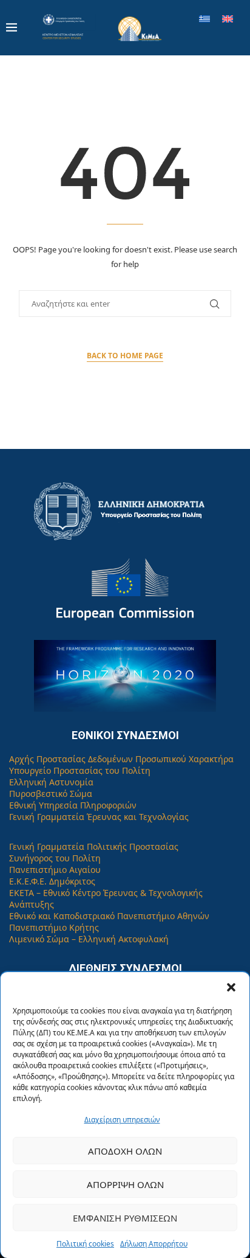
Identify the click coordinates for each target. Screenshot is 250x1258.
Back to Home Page (125, 355)
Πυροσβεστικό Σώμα (50, 793)
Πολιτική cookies (85, 1244)
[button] (231, 987)
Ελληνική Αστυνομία (51, 782)
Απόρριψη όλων (125, 1184)
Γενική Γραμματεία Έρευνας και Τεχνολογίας (99, 816)
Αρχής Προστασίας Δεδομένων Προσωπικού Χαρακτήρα (121, 759)
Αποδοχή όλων (125, 1151)
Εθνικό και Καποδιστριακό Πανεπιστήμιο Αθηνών (109, 916)
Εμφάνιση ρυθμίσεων (125, 1218)
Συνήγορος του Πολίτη (55, 858)
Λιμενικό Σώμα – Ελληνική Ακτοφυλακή (89, 939)
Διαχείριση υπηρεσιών (122, 1119)
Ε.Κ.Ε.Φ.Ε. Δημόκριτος (52, 881)
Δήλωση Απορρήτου (153, 1244)
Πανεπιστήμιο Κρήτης (54, 927)
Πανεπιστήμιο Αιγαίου (55, 869)
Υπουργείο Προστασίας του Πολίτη (79, 770)
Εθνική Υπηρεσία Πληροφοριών (73, 805)
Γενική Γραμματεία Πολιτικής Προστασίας (93, 846)
